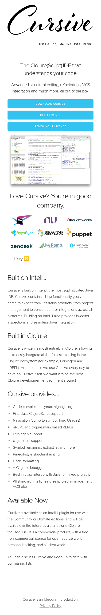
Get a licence (50, 115)
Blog (87, 44)
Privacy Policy (51, 605)
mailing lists (23, 563)
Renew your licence (50, 126)
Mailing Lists (70, 44)
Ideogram (51, 599)
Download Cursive (50, 104)
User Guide (47, 44)
